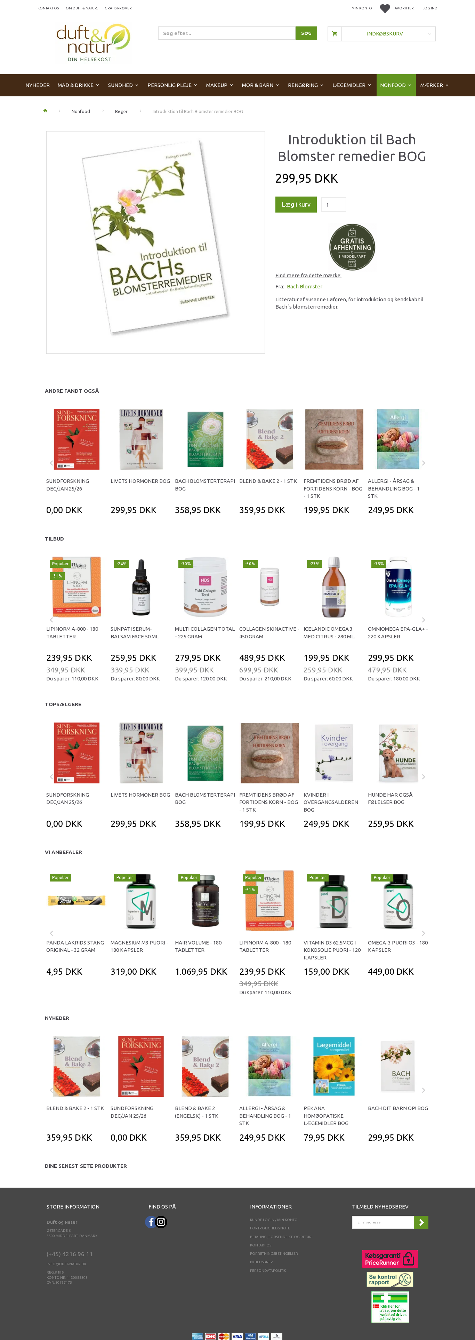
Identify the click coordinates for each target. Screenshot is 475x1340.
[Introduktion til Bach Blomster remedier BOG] (155, 240)
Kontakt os (48, 8)
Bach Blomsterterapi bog (205, 484)
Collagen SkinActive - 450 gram (269, 632)
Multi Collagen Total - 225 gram (205, 632)
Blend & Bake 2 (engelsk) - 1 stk (196, 1111)
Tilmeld (421, 1222)
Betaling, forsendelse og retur (281, 1237)
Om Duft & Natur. (82, 8)
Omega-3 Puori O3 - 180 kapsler (398, 946)
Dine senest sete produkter (86, 1166)
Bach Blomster (304, 286)
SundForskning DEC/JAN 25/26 (67, 484)
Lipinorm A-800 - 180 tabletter (72, 632)
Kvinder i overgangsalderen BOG (331, 802)
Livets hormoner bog (140, 481)
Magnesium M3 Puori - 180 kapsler (139, 946)
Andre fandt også (72, 391)
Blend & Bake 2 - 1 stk (268, 481)
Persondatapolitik (268, 1271)
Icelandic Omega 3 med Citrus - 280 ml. (329, 632)
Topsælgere (63, 704)
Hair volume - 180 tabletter (198, 946)
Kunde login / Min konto (274, 1220)
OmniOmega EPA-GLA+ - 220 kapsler (398, 632)
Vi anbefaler (63, 852)
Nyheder (57, 1018)
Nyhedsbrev (261, 1262)
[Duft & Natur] (93, 42)
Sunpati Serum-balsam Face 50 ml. (135, 632)
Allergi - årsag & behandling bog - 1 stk (394, 488)
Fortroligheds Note (270, 1228)
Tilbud (54, 539)
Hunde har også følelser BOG (390, 798)
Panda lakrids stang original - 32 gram (75, 946)
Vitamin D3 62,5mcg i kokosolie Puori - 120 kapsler (332, 950)
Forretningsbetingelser (274, 1253)
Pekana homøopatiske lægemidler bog (326, 1115)
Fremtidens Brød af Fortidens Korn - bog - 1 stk (333, 488)
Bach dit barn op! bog (398, 1108)
